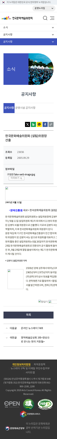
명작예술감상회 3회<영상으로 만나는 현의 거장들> (35, 339)
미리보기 (15, 178)
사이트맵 (30, 372)
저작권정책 (39, 364)
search (45, 18)
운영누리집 (40, 8)
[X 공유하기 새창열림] (27, 124)
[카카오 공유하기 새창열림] (39, 124)
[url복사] (51, 124)
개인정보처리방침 (21, 364)
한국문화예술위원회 (25, 18)
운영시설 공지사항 (25, 108)
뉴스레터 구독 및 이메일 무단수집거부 (30, 368)
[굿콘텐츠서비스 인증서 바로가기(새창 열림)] (30, 412)
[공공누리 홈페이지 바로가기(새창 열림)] (12, 403)
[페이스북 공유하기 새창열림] (45, 124)
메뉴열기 (52, 18)
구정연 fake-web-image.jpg (21, 174)
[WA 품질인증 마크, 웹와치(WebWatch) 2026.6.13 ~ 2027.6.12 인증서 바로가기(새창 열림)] (45, 400)
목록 (28, 315)
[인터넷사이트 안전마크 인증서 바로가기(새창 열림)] (28, 400)
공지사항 (9, 108)
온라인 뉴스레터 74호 (32, 328)
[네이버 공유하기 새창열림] (33, 124)
